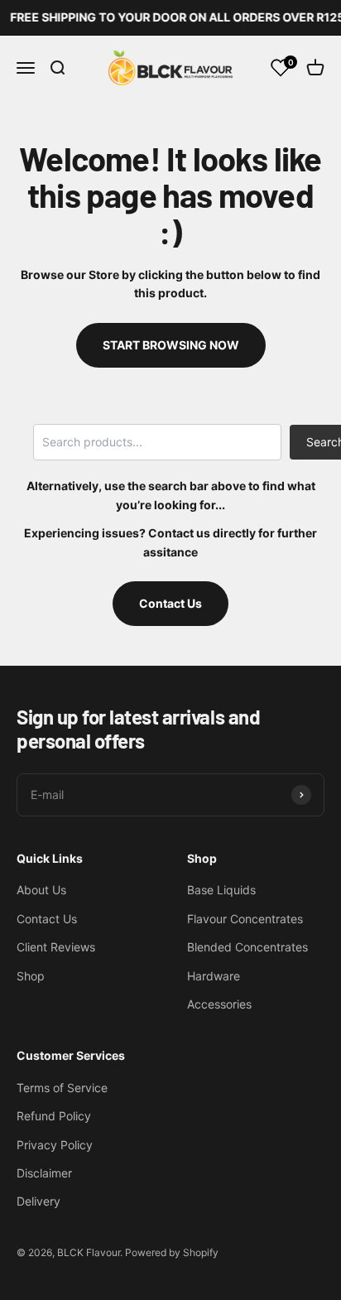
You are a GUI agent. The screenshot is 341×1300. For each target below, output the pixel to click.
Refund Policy (54, 1116)
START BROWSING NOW (171, 345)
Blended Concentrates (247, 947)
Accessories (219, 1004)
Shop (31, 976)
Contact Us (170, 603)
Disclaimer (44, 1173)
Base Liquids (221, 890)
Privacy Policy (55, 1145)
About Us (41, 890)
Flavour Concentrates (245, 919)
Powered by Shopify (172, 1252)
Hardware (213, 976)
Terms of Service (62, 1088)
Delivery (38, 1201)
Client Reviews (56, 947)
